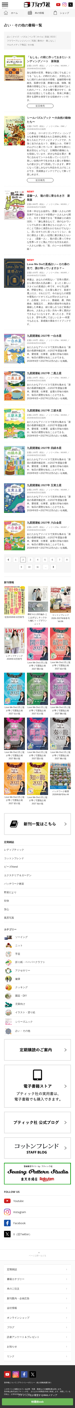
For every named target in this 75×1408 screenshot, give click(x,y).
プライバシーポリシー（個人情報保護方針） (35, 1383)
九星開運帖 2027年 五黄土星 (44, 485)
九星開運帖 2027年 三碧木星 (44, 410)
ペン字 (32, 37)
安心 (6, 909)
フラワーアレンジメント (18, 41)
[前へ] (8, 560)
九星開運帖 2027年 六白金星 (44, 522)
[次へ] (53, 567)
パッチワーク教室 (14, 883)
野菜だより (10, 892)
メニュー (5, 8)
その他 (31, 45)
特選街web (37, 1401)
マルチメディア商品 (16, 45)
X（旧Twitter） (22, 1234)
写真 (34, 41)
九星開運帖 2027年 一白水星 (44, 335)
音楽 (47, 37)
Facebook (19, 1223)
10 (29, 567)
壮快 (6, 900)
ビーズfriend (11, 866)
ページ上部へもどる (37, 1256)
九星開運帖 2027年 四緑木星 (44, 447)
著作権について (10, 1383)
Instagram (19, 1212)
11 (38, 567)
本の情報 (39, 13)
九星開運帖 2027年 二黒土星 (44, 373)
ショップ (64, 13)
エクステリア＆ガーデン (18, 875)
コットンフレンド (14, 858)
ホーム (14, 13)
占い (9, 37)
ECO (53, 37)
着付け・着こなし (46, 41)
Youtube (18, 1201)
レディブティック (14, 849)
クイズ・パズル (20, 37)
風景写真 (9, 917)
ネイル (40, 37)
